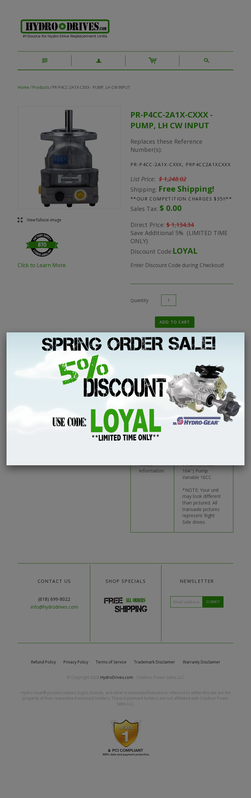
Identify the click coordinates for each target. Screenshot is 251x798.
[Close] (244, 332)
